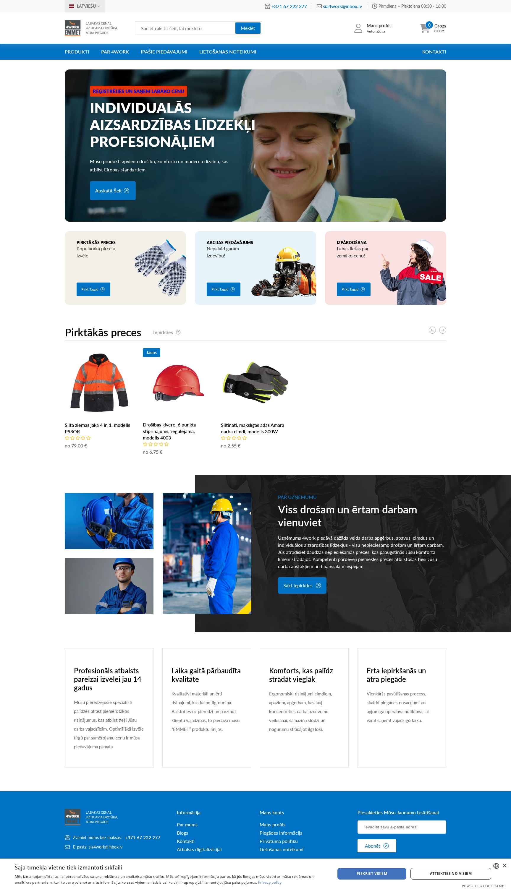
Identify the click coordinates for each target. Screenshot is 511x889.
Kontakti (434, 51)
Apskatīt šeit (108, 190)
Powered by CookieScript (484, 886)
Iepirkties (163, 332)
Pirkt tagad (89, 289)
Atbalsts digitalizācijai (199, 849)
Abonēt (372, 846)
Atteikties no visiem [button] (451, 873)
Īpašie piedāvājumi (164, 51)
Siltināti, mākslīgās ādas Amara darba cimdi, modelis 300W (252, 428)
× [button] (504, 866)
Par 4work (115, 51)
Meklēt (248, 28)
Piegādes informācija (281, 833)
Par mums (187, 824)
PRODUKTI (77, 51)
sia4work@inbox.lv (342, 6)
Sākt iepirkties (298, 585)
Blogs (182, 833)
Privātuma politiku (279, 841)
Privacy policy (270, 882)
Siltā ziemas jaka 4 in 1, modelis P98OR (97, 428)
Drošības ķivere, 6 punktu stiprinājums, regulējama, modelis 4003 (169, 431)
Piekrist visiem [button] (372, 873)
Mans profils (272, 824)
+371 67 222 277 (289, 6)
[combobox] (496, 866)
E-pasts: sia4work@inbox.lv (97, 846)
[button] (442, 330)
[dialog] (255, 874)
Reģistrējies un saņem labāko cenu (138, 91)
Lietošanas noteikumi (227, 51)
